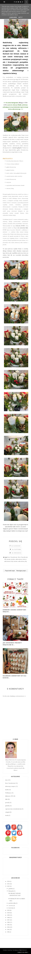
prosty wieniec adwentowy (14, 559)
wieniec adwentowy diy (20, 561)
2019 (8, 915)
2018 (8, 917)
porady (7, 802)
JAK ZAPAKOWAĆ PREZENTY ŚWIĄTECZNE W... (12, 644)
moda (6, 815)
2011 (8, 932)
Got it (20, 17)
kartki (7, 789)
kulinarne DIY (9, 796)
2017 (8, 920)
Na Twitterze (16, 549)
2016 (8, 922)
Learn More (13, 17)
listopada (11, 891)
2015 (8, 924)
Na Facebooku (15, 545)
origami (7, 812)
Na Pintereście (16, 552)
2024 (8, 881)
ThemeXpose (15, 950)
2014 (8, 927)
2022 (8, 886)
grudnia (11, 888)
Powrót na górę (22, 952)
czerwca (11, 905)
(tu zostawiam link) (23, 227)
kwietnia (11, 908)
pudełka (7, 805)
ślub (6, 799)
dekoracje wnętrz (10, 786)
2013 (8, 929)
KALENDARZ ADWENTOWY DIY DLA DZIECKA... (14, 677)
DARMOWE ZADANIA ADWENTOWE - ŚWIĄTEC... (15, 611)
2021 (8, 910)
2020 (8, 912)
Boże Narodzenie (12, 557)
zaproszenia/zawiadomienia (13, 809)
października (12, 903)
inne (6, 780)
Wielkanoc (8, 793)
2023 (8, 884)
